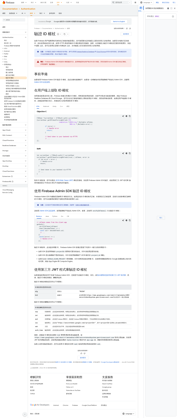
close (174, 8)
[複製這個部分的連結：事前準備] (49, 74)
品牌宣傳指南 (106, 394)
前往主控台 (165, 2)
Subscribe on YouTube (73, 390)
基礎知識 (12, 13)
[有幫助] (126, 28)
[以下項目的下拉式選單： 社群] (71, 2)
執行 (32, 2)
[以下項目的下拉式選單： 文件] (62, 2)
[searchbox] (13, 19)
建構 (22, 2)
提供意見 (126, 34)
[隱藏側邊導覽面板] (25, 414)
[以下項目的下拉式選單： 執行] (36, 2)
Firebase (37, 28)
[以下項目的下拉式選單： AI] (25, 13)
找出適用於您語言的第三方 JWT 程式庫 (111, 275)
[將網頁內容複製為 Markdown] (64, 34)
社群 (67, 2)
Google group (106, 387)
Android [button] (46, 106)
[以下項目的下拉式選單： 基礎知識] (17, 13)
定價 (51, 2)
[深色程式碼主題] (126, 116)
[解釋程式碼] (123, 116)
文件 (58, 2)
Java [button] (47, 216)
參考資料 (52, 13)
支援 (77, 2)
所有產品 (104, 405)
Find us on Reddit (71, 384)
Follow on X (69, 387)
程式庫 (32, 390)
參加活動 (69, 394)
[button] (12, 32)
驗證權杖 (52, 64)
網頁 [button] (68, 106)
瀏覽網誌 (69, 380)
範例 (60, 13)
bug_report (168, 8)
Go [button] (62, 216)
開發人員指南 (34, 380)
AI (22, 13)
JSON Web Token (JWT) (64, 180)
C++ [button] (61, 106)
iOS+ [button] (38, 106)
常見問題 (105, 397)
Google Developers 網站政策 (110, 362)
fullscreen (171, 8)
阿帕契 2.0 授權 (87, 362)
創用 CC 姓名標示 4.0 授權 (64, 362)
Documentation (10, 9)
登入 (174, 2)
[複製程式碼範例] (129, 116)
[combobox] (121, 2)
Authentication (28, 9)
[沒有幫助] (130, 28)
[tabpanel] (82, 143)
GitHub (32, 394)
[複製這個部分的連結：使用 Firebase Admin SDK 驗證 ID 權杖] (93, 191)
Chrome (65, 405)
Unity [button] (54, 106)
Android (56, 405)
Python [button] (54, 216)
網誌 (157, 2)
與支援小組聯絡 (107, 380)
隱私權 (37, 414)
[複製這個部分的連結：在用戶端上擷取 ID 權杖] (71, 90)
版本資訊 (105, 390)
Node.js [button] (39, 216)
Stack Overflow (107, 384)
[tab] (37, 106)
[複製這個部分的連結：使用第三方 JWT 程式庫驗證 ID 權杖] (89, 270)
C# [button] (68, 216)
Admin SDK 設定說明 (42, 82)
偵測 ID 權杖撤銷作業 (82, 205)
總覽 (3, 13)
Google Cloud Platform (89, 405)
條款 (31, 414)
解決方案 (43, 2)
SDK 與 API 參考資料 (36, 384)
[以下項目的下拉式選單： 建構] (26, 2)
